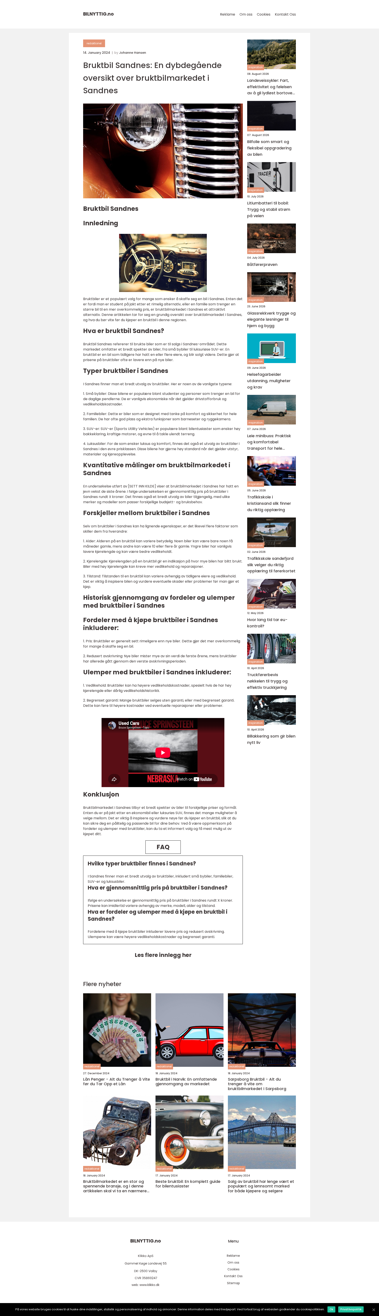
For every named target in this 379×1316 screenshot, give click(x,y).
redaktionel (94, 43)
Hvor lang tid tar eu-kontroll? (267, 623)
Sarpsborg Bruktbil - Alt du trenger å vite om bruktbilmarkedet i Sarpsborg (257, 1084)
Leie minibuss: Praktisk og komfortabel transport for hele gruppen (269, 442)
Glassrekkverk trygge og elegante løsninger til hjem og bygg (271, 319)
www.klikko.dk (149, 1285)
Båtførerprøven (262, 264)
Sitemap (233, 1283)
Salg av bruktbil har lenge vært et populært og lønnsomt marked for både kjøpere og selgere (261, 1186)
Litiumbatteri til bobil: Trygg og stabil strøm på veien (268, 209)
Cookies (263, 14)
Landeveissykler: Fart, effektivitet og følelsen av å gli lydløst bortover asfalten (270, 87)
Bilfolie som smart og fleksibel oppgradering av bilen (269, 148)
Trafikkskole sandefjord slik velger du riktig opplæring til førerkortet (271, 565)
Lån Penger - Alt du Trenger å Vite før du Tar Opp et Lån (116, 1081)
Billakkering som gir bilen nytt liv (271, 739)
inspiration (255, 67)
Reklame (227, 14)
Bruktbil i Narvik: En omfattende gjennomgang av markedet (186, 1081)
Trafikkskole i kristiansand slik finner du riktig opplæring (269, 503)
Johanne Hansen (132, 52)
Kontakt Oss (285, 14)
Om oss (246, 14)
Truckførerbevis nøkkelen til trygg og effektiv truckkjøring (267, 681)
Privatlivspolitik (350, 1309)
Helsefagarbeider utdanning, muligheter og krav (269, 381)
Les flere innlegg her (163, 955)
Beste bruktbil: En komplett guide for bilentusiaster (188, 1184)
